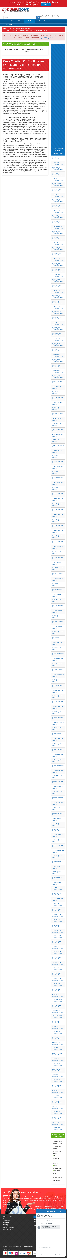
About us (5, 1224)
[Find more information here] (50, 1233)
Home (7, 21)
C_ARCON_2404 (46, 38)
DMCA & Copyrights (8, 1227)
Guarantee (38, 21)
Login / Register (10, 24)
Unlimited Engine (7, 1229)
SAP (10, 28)
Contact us (6, 1226)
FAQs (44, 21)
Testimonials (51, 21)
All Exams (20, 21)
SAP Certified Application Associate (22, 28)
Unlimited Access (29, 21)
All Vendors (13, 21)
